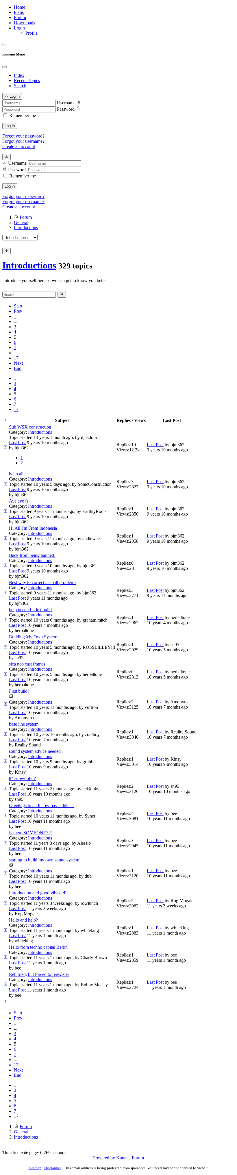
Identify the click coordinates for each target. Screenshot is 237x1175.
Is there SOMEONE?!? (30, 832)
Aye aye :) (18, 500)
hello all (16, 473)
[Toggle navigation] (4, 44)
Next (18, 363)
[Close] (4, 67)
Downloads (24, 22)
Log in (10, 126)
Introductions (29, 265)
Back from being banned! (32, 555)
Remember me (22, 115)
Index (19, 75)
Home (19, 7)
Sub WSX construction (30, 427)
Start (18, 305)
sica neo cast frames (27, 663)
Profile (31, 33)
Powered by (104, 1157)
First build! (19, 691)
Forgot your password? (23, 136)
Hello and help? (23, 920)
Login (19, 27)
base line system (23, 724)
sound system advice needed (35, 751)
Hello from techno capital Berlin (38, 947)
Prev (18, 311)
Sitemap (35, 1168)
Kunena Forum (130, 1157)
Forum (20, 17)
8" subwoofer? (22, 778)
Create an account (18, 146)
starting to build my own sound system (44, 859)
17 (16, 357)
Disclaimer (52, 1168)
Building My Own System (33, 636)
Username (66, 102)
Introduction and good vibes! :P (37, 892)
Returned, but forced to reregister (39, 974)
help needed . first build (30, 609)
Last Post (17, 442)
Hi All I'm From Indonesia (33, 528)
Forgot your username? (23, 141)
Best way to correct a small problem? (42, 582)
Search (20, 85)
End (17, 368)
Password (66, 109)
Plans (19, 12)
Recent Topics (27, 80)
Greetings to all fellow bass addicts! (41, 805)
